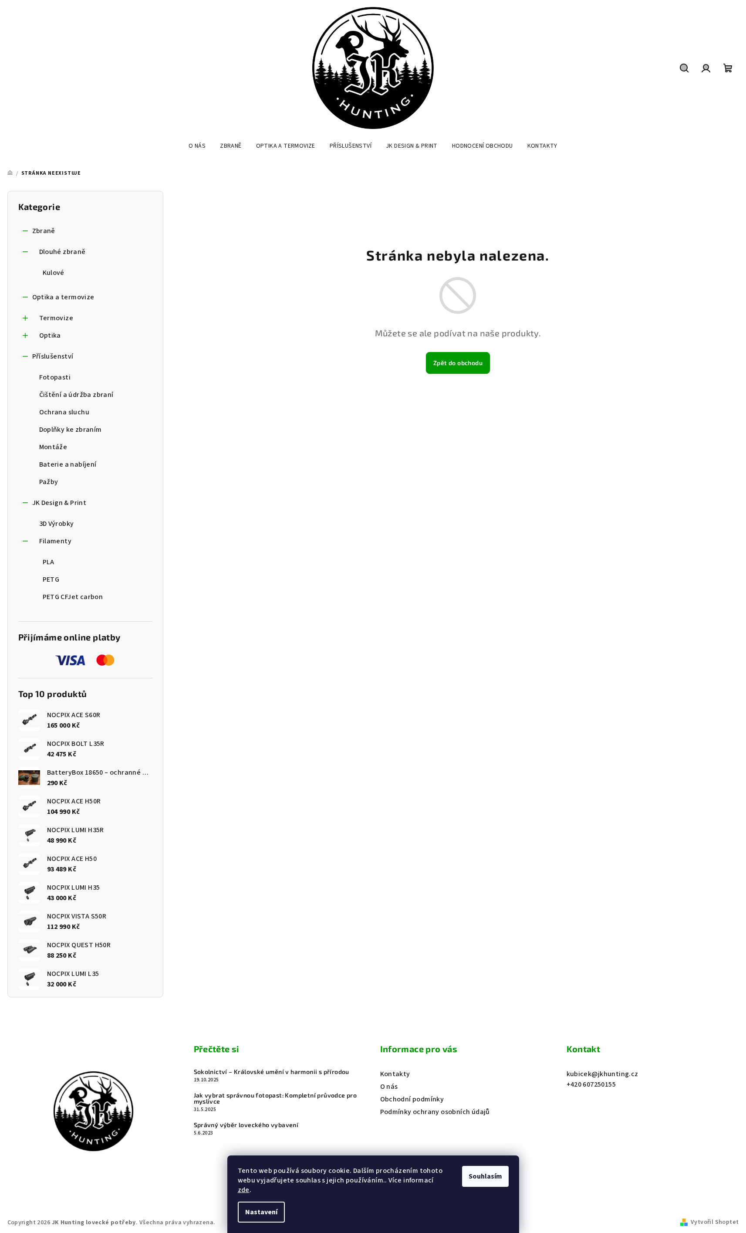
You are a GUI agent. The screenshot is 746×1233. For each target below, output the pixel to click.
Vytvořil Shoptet (715, 1222)
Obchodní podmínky (412, 1099)
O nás (389, 1086)
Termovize (56, 318)
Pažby (48, 482)
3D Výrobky (56, 523)
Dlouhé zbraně (62, 252)
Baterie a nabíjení (68, 464)
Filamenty (55, 541)
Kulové (53, 273)
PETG (51, 579)
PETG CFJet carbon (73, 597)
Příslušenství (53, 356)
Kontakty (395, 1074)
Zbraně (43, 231)
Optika (50, 335)
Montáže (53, 447)
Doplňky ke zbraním (70, 429)
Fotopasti (55, 377)
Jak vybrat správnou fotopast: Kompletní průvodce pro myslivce (275, 1098)
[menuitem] (197, 146)
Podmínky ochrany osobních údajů (435, 1112)
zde (244, 1190)
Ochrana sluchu (64, 412)
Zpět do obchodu (458, 362)
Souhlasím (485, 1176)
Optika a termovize (63, 297)
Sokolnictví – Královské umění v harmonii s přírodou (271, 1072)
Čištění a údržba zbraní (76, 395)
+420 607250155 (591, 1084)
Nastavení (261, 1212)
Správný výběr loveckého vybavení (246, 1125)
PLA (48, 562)
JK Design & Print (59, 503)
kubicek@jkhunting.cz (602, 1074)
